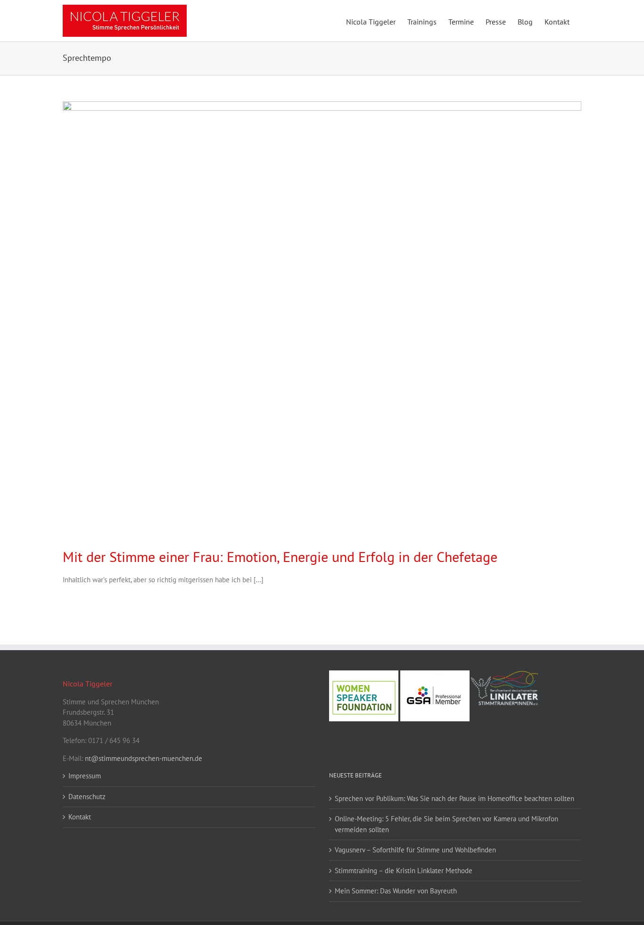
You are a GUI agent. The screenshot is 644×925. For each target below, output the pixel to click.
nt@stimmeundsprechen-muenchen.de (143, 758)
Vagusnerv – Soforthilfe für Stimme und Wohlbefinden (415, 849)
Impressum (84, 775)
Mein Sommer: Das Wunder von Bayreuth (396, 890)
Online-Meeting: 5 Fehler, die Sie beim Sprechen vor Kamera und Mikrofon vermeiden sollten (446, 824)
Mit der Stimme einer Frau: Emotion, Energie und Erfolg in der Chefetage (280, 556)
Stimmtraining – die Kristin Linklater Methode (403, 870)
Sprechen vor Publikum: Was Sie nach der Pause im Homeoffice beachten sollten (454, 798)
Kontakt (79, 816)
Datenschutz (87, 796)
